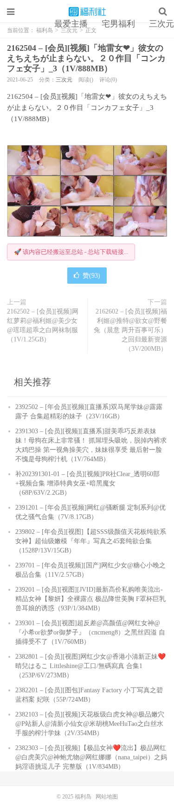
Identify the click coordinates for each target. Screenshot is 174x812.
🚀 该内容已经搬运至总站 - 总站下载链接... (71, 251)
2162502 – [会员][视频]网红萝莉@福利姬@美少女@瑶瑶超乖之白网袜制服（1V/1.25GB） (42, 325)
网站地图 (107, 796)
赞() (91, 275)
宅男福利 (118, 23)
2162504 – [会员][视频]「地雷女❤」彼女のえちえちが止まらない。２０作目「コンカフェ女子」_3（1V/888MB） (86, 58)
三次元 (64, 79)
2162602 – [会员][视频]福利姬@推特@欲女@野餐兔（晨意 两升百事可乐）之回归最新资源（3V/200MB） (130, 330)
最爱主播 (71, 23)
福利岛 (87, 11)
